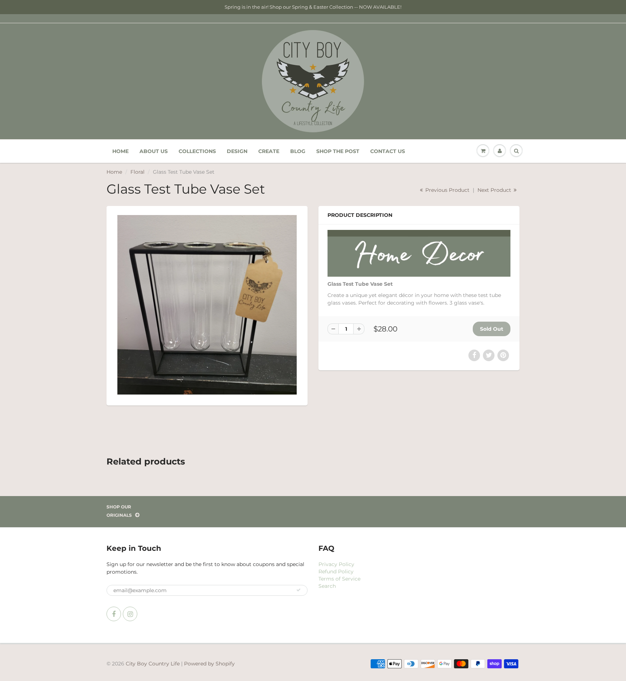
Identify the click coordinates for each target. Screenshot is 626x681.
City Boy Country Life (153, 663)
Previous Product (447, 190)
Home (120, 151)
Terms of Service (339, 578)
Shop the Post (337, 151)
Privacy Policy (336, 564)
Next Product (495, 190)
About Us (153, 151)
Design (237, 151)
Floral (137, 172)
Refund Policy (336, 571)
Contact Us (387, 151)
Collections (197, 151)
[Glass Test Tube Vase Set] (207, 304)
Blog (297, 151)
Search (327, 586)
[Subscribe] (298, 590)
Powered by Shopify (209, 663)
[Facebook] (114, 614)
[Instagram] (130, 614)
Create (268, 151)
